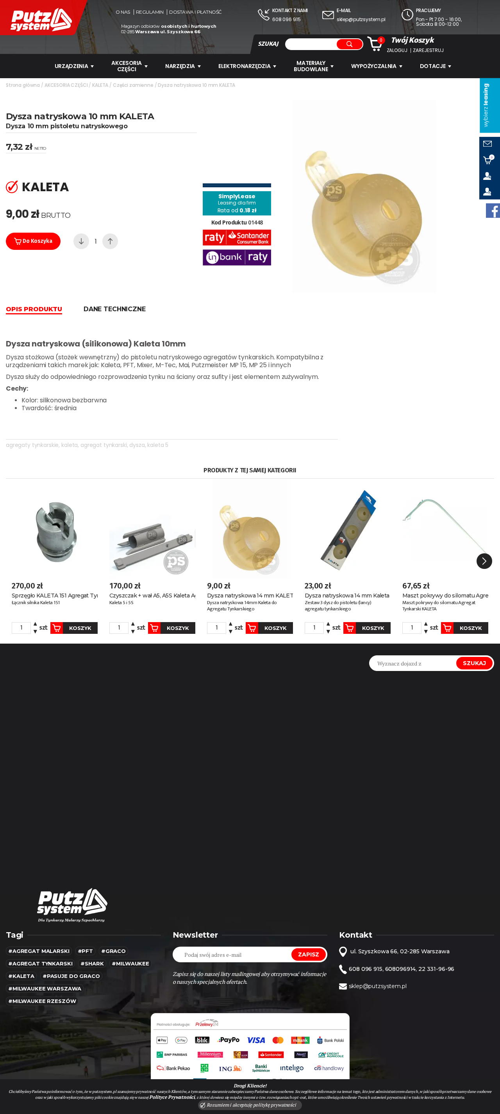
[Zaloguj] (489, 176)
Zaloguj (397, 50)
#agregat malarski (39, 951)
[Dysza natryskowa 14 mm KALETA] (250, 529)
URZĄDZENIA (71, 66)
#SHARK (92, 963)
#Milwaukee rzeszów (42, 1001)
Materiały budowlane (311, 66)
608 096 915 (286, 19)
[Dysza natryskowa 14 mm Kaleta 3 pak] (348, 529)
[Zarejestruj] (489, 191)
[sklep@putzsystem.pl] (489, 144)
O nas (123, 12)
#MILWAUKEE (130, 963)
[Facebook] (493, 210)
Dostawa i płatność (195, 12)
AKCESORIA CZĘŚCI (126, 66)
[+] (110, 241)
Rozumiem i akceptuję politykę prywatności (250, 1105)
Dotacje (433, 66)
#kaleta (21, 976)
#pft (85, 951)
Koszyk (80, 628)
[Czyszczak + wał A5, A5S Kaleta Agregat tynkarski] (152, 529)
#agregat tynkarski (40, 963)
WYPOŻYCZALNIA (373, 66)
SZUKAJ (268, 43)
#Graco (113, 951)
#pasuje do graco (71, 976)
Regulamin (150, 12)
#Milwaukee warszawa (44, 988)
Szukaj (474, 663)
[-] (81, 241)
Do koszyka (36, 241)
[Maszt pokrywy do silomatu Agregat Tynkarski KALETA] (445, 529)
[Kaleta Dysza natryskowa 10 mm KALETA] (364, 196)
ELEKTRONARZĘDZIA (244, 66)
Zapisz (308, 954)
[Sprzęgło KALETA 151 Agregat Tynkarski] (55, 529)
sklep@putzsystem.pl (361, 19)
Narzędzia (180, 66)
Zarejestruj (428, 50)
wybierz (485, 105)
